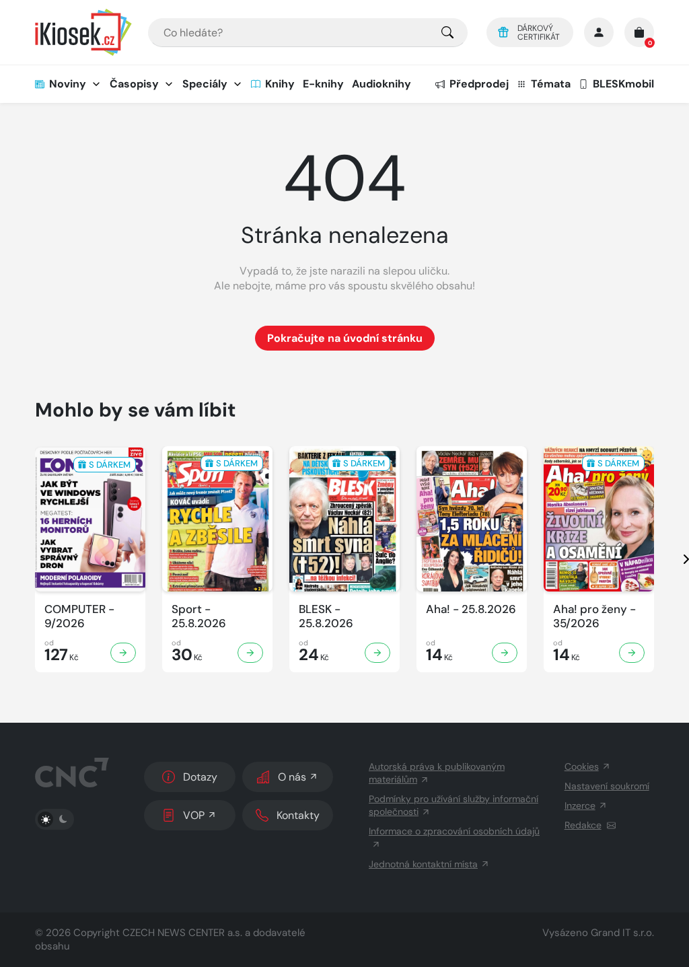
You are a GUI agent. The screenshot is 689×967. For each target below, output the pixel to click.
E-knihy (323, 84)
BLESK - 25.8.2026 (326, 616)
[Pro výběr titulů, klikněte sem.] (447, 32)
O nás (292, 777)
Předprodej (479, 84)
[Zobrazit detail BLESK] (377, 653)
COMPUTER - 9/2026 (79, 616)
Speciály (204, 84)
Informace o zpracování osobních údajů (454, 831)
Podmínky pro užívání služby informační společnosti (453, 805)
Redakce (583, 825)
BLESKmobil (623, 84)
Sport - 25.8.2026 (199, 616)
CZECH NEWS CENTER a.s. (182, 932)
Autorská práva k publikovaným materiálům (437, 772)
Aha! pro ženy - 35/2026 (594, 616)
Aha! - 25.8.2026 (471, 609)
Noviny (67, 84)
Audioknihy (381, 84)
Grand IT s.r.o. (622, 932)
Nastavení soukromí (607, 786)
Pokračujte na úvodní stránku (345, 338)
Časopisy (134, 84)
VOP (194, 815)
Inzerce (580, 805)
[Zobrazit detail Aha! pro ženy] (632, 653)
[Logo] (83, 32)
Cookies (582, 766)
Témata (551, 84)
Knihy (280, 84)
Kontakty (298, 815)
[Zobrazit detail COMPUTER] (123, 653)
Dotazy (200, 777)
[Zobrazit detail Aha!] (504, 653)
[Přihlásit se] (599, 32)
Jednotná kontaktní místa (423, 864)
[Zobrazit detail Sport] (250, 653)
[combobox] (308, 32)
